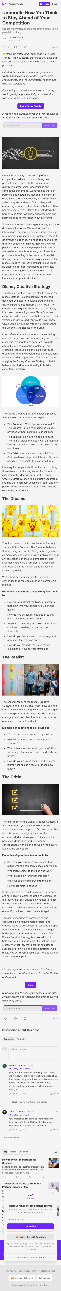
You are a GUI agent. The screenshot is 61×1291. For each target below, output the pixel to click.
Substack (16, 1285)
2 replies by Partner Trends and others (29, 1102)
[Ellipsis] (57, 1065)
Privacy (26, 1270)
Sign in (55, 4)
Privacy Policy (30, 1249)
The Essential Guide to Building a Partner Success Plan (22, 1185)
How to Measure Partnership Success (19, 1161)
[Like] (4, 1176)
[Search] (56, 1152)
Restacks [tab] (21, 1039)
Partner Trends (16, 38)
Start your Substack (23, 1278)
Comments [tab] (9, 1039)
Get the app (44, 1278)
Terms (35, 1270)
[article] (30, 1168)
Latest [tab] (13, 1151)
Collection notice (47, 1270)
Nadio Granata (16, 1111)
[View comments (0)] (17, 1176)
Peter (20, 54)
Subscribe (44, 4)
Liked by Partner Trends (21, 1069)
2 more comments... (11, 1137)
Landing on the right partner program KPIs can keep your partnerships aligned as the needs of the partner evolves (23, 1168)
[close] (53, 1193)
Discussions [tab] (24, 1151)
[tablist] (14, 1039)
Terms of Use (44, 1243)
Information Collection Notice (35, 1246)
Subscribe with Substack (32, 1237)
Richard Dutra (15, 1065)
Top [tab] (5, 1151)
